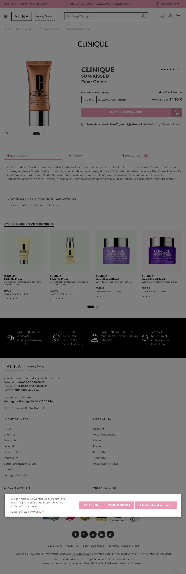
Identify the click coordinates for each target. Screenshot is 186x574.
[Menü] (7, 16)
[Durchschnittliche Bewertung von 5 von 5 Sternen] (169, 69)
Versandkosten (81, 553)
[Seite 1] (90, 307)
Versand (9, 446)
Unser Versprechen (105, 434)
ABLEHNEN (91, 505)
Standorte (99, 457)
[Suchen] (144, 16)
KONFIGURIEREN (119, 505)
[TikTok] (110, 534)
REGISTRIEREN (37, 3)
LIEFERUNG (54, 545)
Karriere (98, 440)
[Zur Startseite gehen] (33, 16)
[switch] (134, 519)
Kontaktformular (35, 408)
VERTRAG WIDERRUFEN (123, 545)
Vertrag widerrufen (16, 475)
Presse (97, 446)
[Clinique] (93, 44)
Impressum (11, 457)
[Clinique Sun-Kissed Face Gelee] (39, 94)
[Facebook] (75, 534)
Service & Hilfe (13, 452)
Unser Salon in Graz (105, 463)
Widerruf (9, 434)
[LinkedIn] (101, 534)
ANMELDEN (11, 3)
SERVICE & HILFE (93, 545)
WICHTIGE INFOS (16, 419)
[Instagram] (93, 534)
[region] (39, 99)
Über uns (98, 428)
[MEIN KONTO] (170, 16)
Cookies (9, 469)
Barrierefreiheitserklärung (20, 463)
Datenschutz (12, 440)
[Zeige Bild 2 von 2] (43, 133)
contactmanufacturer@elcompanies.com (33, 205)
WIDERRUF (72, 545)
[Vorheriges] (7, 132)
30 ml (89, 99)
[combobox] (102, 16)
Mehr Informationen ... (25, 506)
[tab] (33, 156)
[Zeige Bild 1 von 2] (36, 133)
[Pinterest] (84, 534)
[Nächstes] (70, 132)
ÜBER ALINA (102, 419)
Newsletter (100, 452)
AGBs (7, 428)
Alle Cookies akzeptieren (156, 505)
